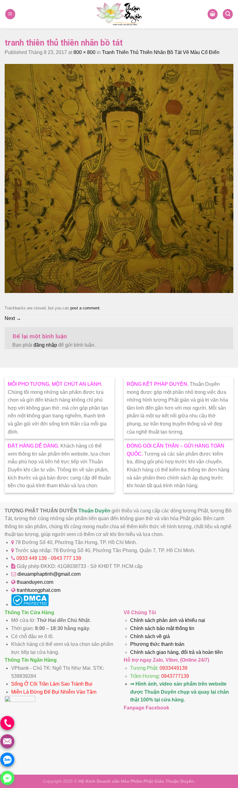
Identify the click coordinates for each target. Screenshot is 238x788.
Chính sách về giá (150, 636)
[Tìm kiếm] (228, 14)
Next (13, 318)
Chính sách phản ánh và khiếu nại (167, 620)
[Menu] (10, 14)
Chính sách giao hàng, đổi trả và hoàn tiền (176, 652)
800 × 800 (84, 52)
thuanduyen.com (35, 582)
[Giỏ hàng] (213, 14)
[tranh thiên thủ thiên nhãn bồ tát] (119, 291)
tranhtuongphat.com (38, 590)
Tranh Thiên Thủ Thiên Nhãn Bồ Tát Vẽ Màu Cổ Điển (160, 52)
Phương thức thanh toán (157, 644)
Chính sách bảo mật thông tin (162, 628)
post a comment (84, 308)
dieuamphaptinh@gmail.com (49, 574)
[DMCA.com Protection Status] (30, 604)
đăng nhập (45, 345)
